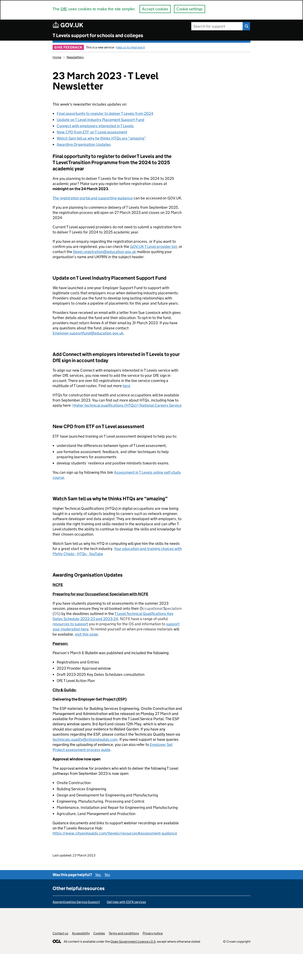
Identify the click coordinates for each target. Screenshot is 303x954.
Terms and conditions (124, 933)
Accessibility (81, 933)
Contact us (60, 933)
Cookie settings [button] (189, 9)
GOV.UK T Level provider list (153, 246)
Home (57, 57)
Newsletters (75, 57)
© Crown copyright (236, 941)
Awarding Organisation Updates (84, 144)
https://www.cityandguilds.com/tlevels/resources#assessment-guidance (115, 833)
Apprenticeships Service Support (76, 902)
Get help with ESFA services (126, 902)
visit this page (86, 634)
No (107, 874)
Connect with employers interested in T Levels (95, 126)
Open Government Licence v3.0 (133, 941)
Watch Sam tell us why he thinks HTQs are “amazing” (101, 138)
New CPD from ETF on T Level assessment (92, 132)
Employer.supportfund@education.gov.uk (88, 333)
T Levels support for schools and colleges (98, 35)
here (126, 385)
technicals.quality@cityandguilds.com (85, 739)
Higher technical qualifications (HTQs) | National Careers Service (127, 405)
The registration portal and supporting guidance (93, 198)
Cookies (99, 933)
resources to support (70, 624)
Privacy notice (153, 933)
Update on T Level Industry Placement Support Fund (100, 119)
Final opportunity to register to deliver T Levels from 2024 (105, 113)
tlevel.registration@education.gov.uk (104, 251)
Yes (98, 874)
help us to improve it (130, 47)
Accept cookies (155, 9)
